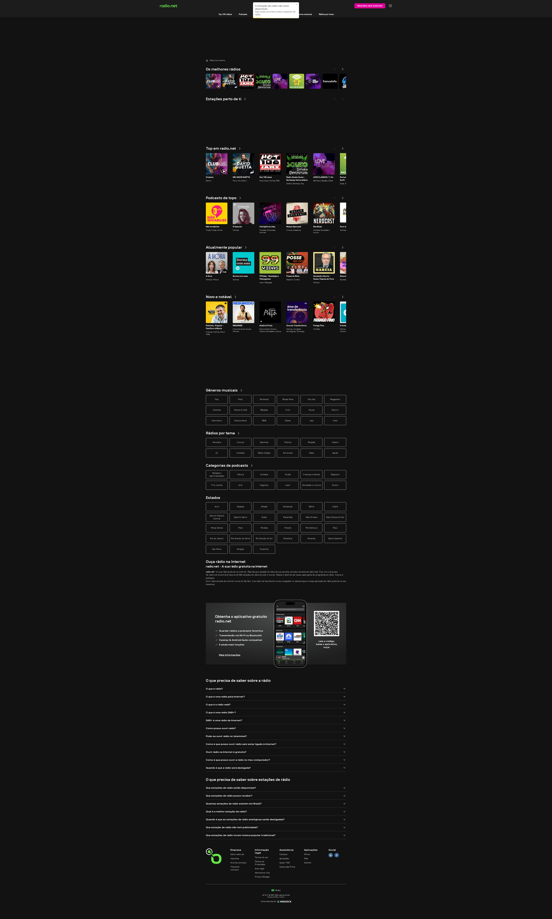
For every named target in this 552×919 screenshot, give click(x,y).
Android (307, 863)
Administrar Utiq (262, 873)
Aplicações (284, 859)
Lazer (287, 485)
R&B (264, 421)
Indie (335, 421)
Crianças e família (311, 475)
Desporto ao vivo (261, 14)
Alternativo (217, 421)
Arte (240, 485)
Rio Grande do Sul (264, 539)
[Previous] (334, 68)
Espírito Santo (240, 517)
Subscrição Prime (287, 867)
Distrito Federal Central (217, 517)
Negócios (264, 485)
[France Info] (330, 81)
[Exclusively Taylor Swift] (296, 81)
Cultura (240, 442)
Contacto (283, 854)
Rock (240, 399)
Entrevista (288, 453)
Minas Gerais (217, 528)
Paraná (287, 528)
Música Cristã (240, 410)
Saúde (335, 453)
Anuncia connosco (238, 863)
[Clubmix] (213, 81)
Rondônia (287, 539)
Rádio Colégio (264, 453)
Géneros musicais (304, 14)
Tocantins (264, 549)
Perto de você (282, 14)
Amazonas (288, 507)
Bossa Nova (287, 399)
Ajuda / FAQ (284, 863)
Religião (311, 442)
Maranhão (287, 517)
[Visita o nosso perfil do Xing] (337, 855)
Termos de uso (261, 857)
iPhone (307, 854)
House (312, 410)
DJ (217, 453)
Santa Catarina (335, 539)
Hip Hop (311, 399)
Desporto (335, 475)
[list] (276, 81)
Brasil (278, 890)
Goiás (264, 517)
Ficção (288, 475)
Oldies (288, 421)
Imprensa (234, 859)
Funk (287, 410)
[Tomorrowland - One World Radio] (313, 81)
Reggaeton (335, 399)
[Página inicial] (207, 60)
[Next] (342, 68)
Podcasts (243, 14)
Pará (240, 528)
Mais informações (229, 654)
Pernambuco (312, 528)
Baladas (264, 410)
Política (287, 442)
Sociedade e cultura (311, 485)
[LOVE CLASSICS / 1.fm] (280, 81)
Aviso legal (259, 869)
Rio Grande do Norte (240, 539)
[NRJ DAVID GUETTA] (230, 81)
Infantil (335, 442)
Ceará (335, 507)
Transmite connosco (234, 868)
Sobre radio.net (237, 854)
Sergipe (240, 549)
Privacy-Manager (262, 877)
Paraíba (264, 528)
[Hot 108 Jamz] (246, 81)
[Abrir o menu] (390, 5)
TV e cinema (216, 485)
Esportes (264, 442)
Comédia (240, 453)
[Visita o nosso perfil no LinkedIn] (330, 855)
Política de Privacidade (260, 863)
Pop (217, 399)
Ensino (335, 485)
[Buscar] (294, 5)
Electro (335, 410)
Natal (311, 453)
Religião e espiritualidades (216, 474)
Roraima (311, 539)
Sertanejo (264, 399)
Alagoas (240, 507)
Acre (217, 507)
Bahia (311, 507)
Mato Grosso (311, 517)
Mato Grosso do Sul (335, 517)
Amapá (264, 507)
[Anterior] (334, 147)
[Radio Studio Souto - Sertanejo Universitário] (263, 81)
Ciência (240, 475)
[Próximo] (342, 147)
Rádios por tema (326, 14)
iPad (306, 859)
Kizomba (217, 410)
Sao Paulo (216, 549)
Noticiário (216, 442)
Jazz (311, 421)
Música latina (240, 421)
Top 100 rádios (225, 14)
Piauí (335, 528)
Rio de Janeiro (216, 539)
